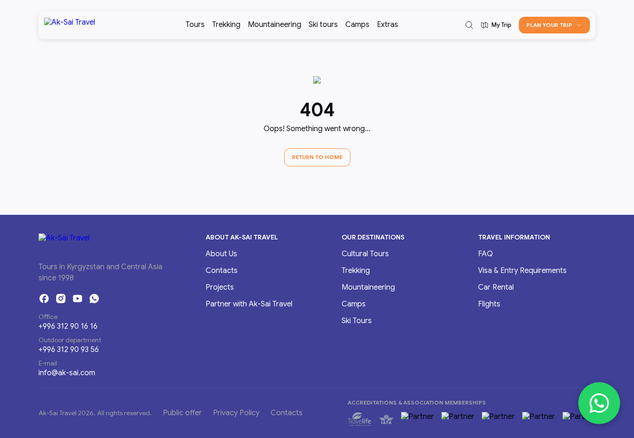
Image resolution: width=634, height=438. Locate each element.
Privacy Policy (236, 413)
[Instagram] (60, 298)
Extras (387, 24)
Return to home (317, 156)
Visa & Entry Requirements (522, 270)
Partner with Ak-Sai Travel (249, 304)
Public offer (182, 413)
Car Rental (496, 287)
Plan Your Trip (549, 24)
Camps (357, 24)
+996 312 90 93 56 (69, 349)
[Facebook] (44, 298)
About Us (221, 254)
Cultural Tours (365, 254)
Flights (489, 304)
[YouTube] (77, 298)
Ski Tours (357, 320)
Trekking (226, 24)
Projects (220, 287)
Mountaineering (274, 24)
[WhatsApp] (94, 298)
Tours (195, 24)
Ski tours (323, 24)
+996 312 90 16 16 (68, 326)
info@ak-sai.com (67, 373)
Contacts (222, 270)
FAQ (485, 254)
